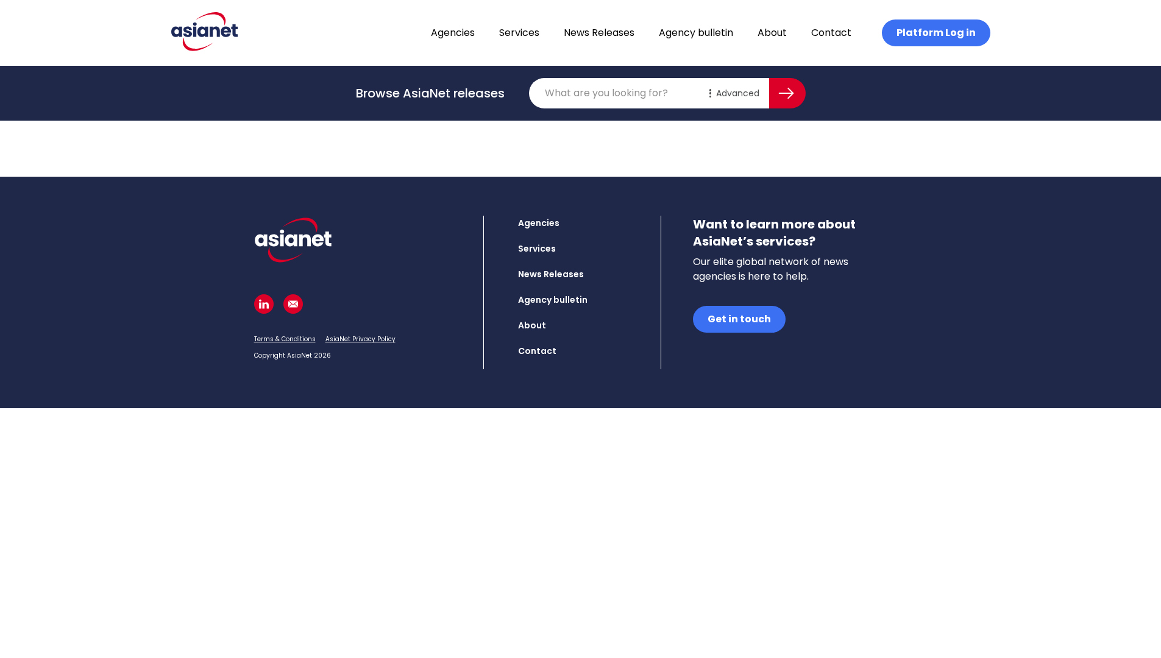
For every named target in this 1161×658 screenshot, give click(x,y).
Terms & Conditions (285, 339)
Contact (831, 33)
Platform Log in (936, 33)
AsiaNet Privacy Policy (360, 339)
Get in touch (739, 319)
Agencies (453, 33)
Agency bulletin (696, 33)
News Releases (599, 33)
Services (519, 33)
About (772, 33)
